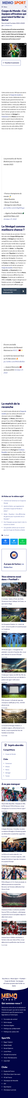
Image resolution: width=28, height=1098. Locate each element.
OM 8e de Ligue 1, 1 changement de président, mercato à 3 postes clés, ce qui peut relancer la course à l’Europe (14, 652)
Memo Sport (14, 978)
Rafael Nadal (8, 1045)
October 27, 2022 (10, 219)
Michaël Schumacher (10, 1054)
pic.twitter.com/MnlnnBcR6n (14, 361)
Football (6, 535)
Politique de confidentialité (12, 1028)
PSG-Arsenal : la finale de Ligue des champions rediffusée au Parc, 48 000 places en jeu (13, 702)
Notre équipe (8, 1022)
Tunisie (7, 776)
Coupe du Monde (10, 754)
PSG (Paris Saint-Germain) (12, 1074)
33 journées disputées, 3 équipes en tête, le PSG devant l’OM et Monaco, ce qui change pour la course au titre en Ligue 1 (14, 806)
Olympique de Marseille (11, 1080)
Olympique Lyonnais (10, 1090)
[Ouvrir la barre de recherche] (25, 7)
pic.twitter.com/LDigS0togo (14, 208)
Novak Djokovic (8, 1048)
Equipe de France (9, 1071)
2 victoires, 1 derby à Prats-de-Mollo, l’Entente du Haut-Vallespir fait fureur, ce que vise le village (14, 601)
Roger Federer (8, 1042)
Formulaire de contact (10, 1019)
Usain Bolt (7, 1061)
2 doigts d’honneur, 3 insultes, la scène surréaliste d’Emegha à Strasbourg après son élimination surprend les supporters (14, 831)
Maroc (7, 770)
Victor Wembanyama (10, 1057)
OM (5, 1084)
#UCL (15, 350)
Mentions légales (9, 1025)
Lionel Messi (7, 1051)
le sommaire (12, 63)
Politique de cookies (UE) (11, 1032)
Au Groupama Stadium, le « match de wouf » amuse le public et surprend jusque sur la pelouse (14, 626)
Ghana (7, 766)
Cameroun (8, 763)
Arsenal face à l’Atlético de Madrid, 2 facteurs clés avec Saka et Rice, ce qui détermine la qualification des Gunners (13, 940)
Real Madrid (7, 1087)
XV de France (8, 1077)
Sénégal (7, 773)
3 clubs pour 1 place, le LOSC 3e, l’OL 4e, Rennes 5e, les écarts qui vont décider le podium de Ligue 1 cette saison (14, 677)
